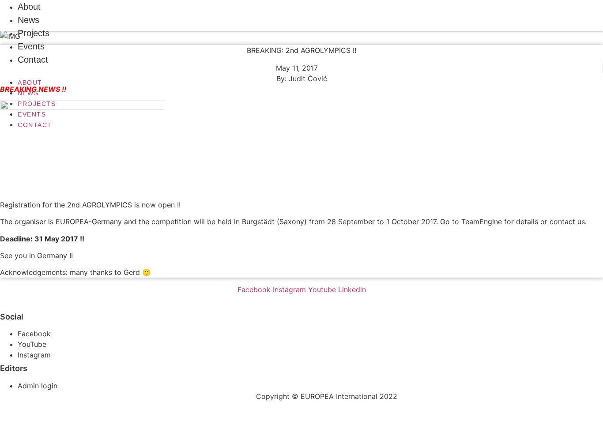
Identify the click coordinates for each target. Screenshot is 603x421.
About (30, 82)
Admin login (37, 385)
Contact (33, 59)
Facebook (34, 333)
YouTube (32, 344)
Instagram (34, 354)
